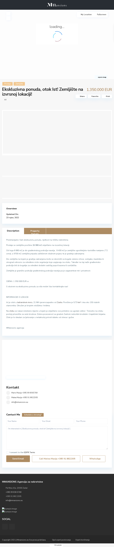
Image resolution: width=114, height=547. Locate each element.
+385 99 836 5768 (13, 492)
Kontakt (12, 387)
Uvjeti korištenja (82, 540)
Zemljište (19, 84)
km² (79, 302)
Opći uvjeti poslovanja (61, 540)
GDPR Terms (29, 452)
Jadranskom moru (24, 302)
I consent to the (22, 453)
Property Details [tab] (34, 232)
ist (5, 99)
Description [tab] (13, 230)
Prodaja (7, 84)
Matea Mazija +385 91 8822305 (24, 397)
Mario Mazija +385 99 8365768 (24, 393)
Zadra (59, 302)
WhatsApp (95, 458)
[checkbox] (7, 453)
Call (57, 458)
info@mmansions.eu (19, 402)
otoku (11, 311)
